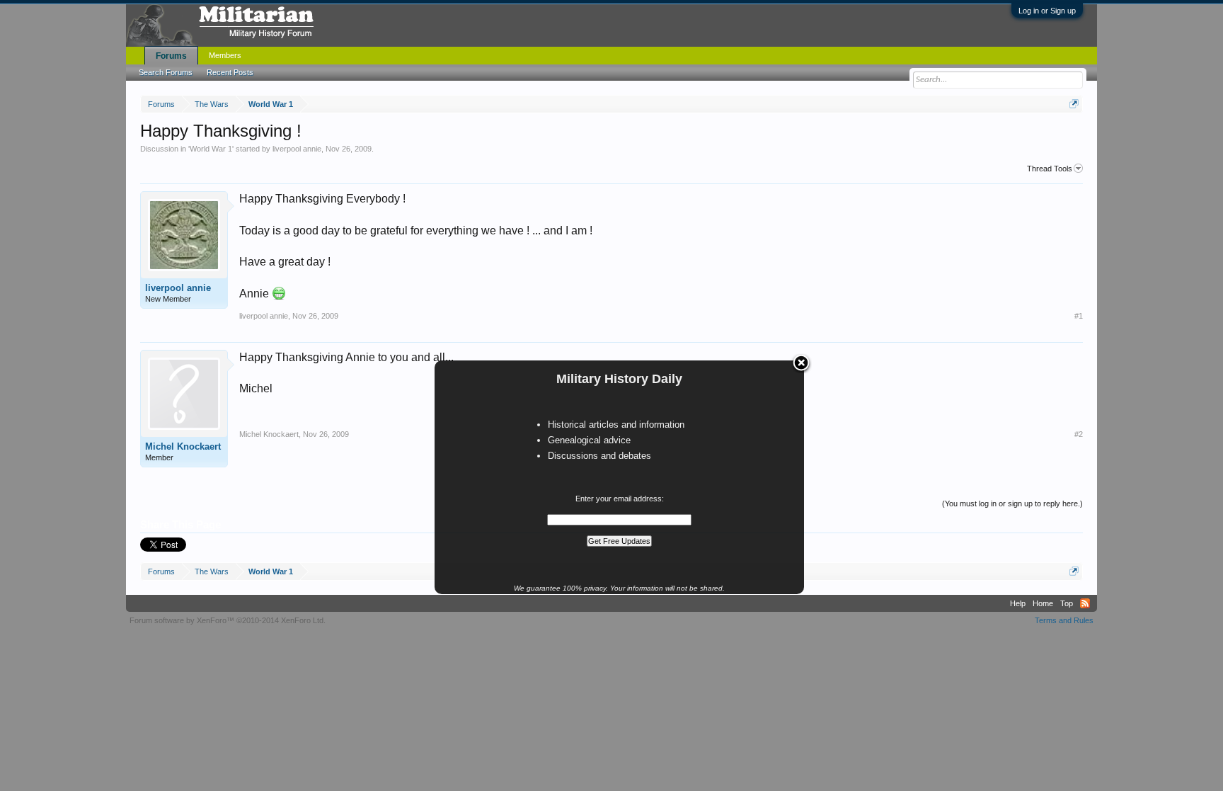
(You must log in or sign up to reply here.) (1012, 503)
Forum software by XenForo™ (228, 620)
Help (1018, 603)
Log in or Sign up (1047, 10)
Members (225, 55)
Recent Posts (230, 72)
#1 (1078, 316)
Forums (171, 56)
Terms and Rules (1064, 620)
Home (1043, 603)
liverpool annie (296, 148)
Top (1066, 603)
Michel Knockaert (183, 446)
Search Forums (166, 72)
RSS (1085, 603)
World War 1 (211, 148)
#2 (1078, 434)
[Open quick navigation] (1074, 103)
